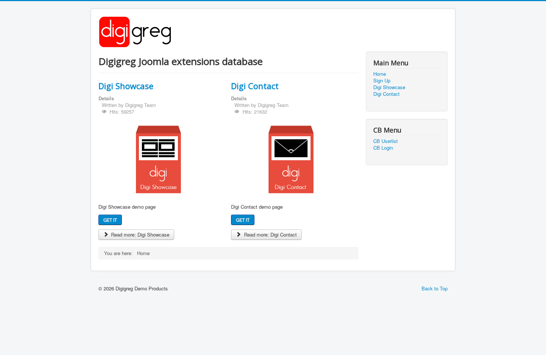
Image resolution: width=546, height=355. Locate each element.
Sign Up (381, 80)
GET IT (110, 219)
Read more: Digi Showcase (139, 234)
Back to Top (435, 288)
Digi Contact (255, 85)
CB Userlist (385, 141)
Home (379, 74)
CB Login (383, 147)
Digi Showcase (125, 85)
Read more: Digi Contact (270, 234)
